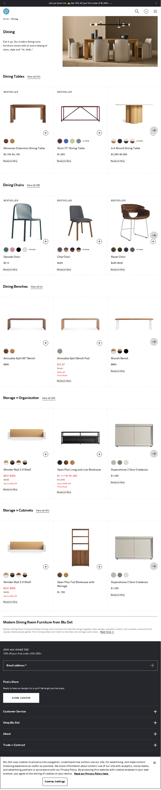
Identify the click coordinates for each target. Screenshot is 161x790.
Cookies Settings (55, 781)
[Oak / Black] (119, 351)
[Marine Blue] (6, 249)
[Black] (18, 249)
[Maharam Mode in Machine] (126, 249)
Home (6, 19)
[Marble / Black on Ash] (126, 141)
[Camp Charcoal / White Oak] (66, 249)
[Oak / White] (113, 351)
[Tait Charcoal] (59, 351)
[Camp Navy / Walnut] (72, 249)
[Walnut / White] (18, 462)
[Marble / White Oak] (113, 141)
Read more (105, 632)
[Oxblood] (59, 141)
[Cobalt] (66, 141)
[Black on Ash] (119, 141)
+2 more (139, 141)
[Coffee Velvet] (113, 249)
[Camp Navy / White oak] (78, 249)
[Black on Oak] (59, 462)
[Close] (154, 762)
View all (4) (37, 287)
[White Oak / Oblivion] (24, 462)
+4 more (85, 141)
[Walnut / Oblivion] (12, 462)
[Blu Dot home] (6, 11)
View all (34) (42, 511)
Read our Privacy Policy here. (91, 774)
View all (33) (48, 398)
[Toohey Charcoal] (132, 249)
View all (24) (33, 77)
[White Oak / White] (6, 462)
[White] (24, 249)
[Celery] (72, 141)
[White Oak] (12, 141)
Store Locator (21, 698)
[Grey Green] (119, 462)
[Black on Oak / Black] (126, 351)
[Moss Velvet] (119, 249)
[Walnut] (6, 141)
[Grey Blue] (78, 141)
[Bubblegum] (12, 249)
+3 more (139, 249)
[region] (80, 772)
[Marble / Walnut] (132, 141)
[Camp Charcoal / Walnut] (59, 249)
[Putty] (113, 462)
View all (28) (33, 185)
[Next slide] (154, 130)
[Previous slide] (7, 130)
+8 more (32, 249)
